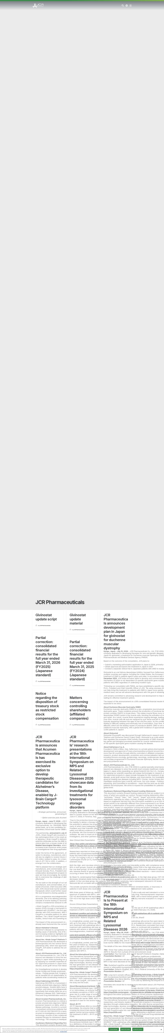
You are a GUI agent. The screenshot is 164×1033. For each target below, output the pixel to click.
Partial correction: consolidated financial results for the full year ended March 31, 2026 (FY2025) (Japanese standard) (48, 656)
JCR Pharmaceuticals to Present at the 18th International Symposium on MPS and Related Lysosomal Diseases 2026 (116, 910)
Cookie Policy (63, 1031)
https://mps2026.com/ (79, 969)
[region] (82, 1029)
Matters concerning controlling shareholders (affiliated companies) (80, 708)
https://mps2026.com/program (116, 992)
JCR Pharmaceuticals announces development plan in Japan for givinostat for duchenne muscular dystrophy (116, 631)
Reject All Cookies (125, 1029)
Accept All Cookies (137, 1029)
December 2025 (110, 678)
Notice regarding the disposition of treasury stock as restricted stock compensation (47, 705)
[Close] (161, 1029)
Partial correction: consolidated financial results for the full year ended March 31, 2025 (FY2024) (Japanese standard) (82, 660)
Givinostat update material (78, 619)
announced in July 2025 (59, 833)
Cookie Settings (113, 1029)
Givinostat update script (46, 617)
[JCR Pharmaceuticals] (37, 5)
